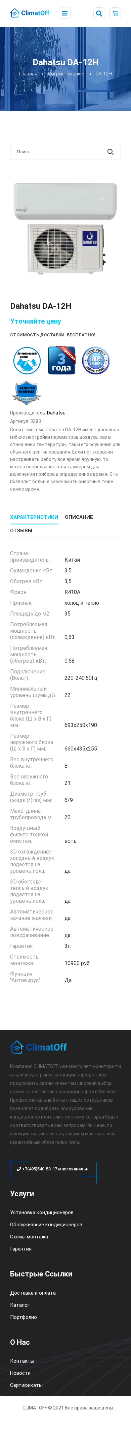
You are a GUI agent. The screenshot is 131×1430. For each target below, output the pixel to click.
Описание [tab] (79, 517)
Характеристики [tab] (34, 517)
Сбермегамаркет (66, 73)
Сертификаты (26, 1385)
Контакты (22, 1361)
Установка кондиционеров (42, 1212)
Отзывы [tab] (21, 531)
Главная (28, 73)
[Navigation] (65, 13)
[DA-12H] (65, 228)
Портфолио (23, 1317)
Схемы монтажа (29, 1237)
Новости (20, 1373)
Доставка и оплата (33, 1293)
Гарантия (21, 1249)
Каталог (20, 1305)
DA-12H (104, 73)
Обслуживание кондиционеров (46, 1225)
